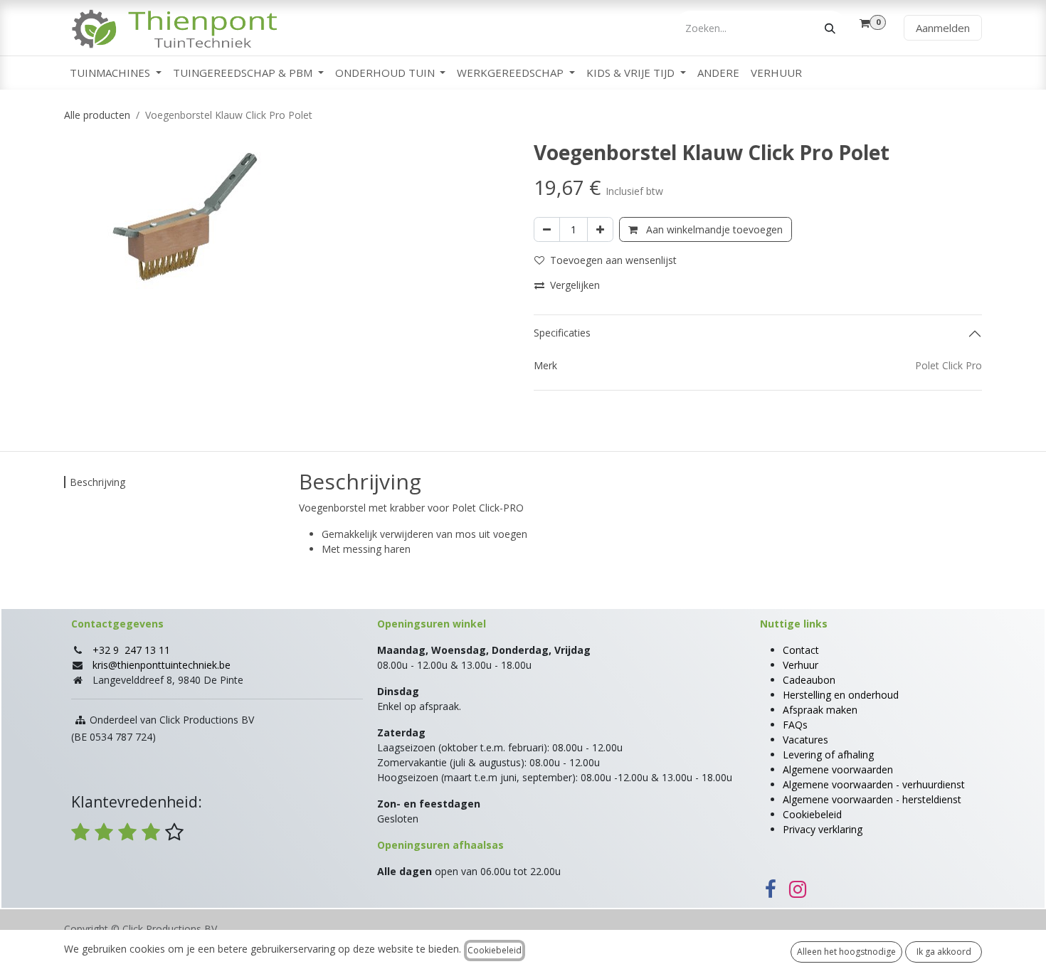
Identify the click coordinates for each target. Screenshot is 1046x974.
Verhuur (800, 665)
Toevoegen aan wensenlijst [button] (613, 260)
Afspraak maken (820, 709)
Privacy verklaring (822, 829)
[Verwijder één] (547, 229)
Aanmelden (943, 28)
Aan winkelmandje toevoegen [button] (713, 229)
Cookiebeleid (812, 814)
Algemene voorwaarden (838, 769)
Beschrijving (97, 482)
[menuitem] (115, 73)
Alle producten (97, 115)
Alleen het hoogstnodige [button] (846, 952)
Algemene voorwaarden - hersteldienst (872, 799)
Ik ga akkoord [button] (943, 952)
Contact (801, 650)
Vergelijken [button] (575, 285)
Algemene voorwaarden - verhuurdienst (874, 784)
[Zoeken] (830, 28)
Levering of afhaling (828, 754)
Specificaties (562, 332)
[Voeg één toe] (600, 229)
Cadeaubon (809, 680)
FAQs (795, 724)
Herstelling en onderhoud (841, 695)
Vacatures (805, 739)
